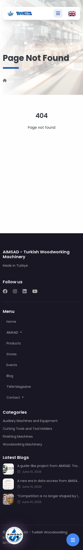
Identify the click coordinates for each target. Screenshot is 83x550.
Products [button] (13, 343)
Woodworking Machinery (22, 444)
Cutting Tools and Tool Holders (27, 428)
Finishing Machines (18, 436)
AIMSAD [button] (12, 332)
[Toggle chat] (14, 535)
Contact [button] (13, 397)
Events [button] (11, 365)
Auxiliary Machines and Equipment (30, 420)
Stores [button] (11, 354)
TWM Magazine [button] (18, 386)
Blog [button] (9, 376)
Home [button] (11, 321)
